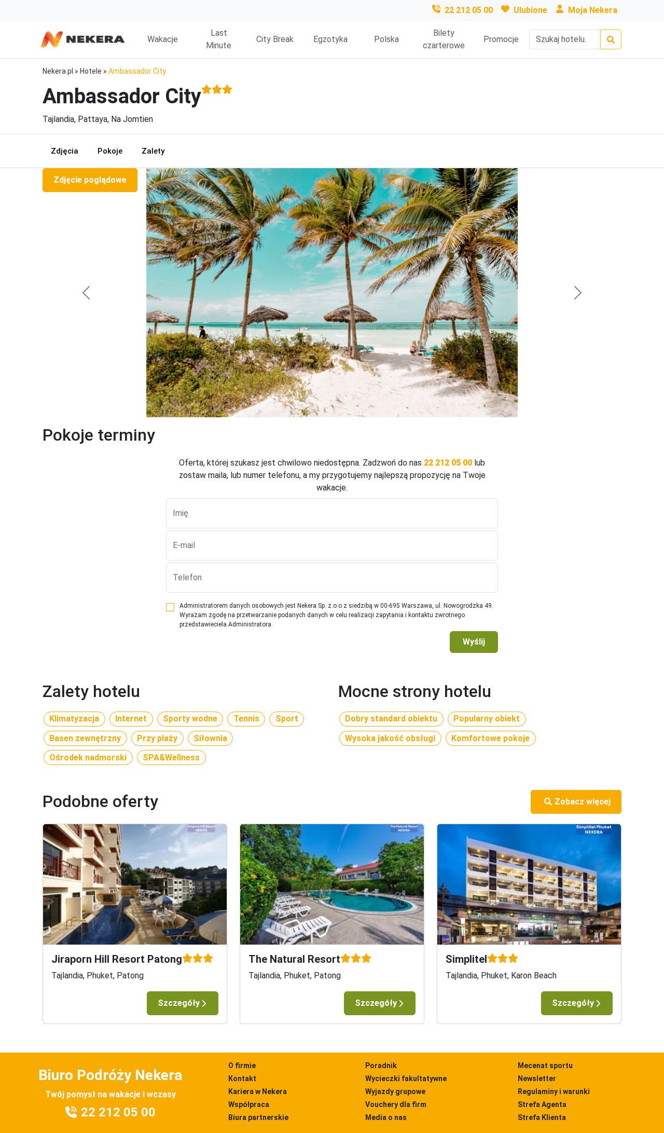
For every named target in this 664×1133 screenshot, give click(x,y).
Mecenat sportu (545, 1065)
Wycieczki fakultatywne (406, 1078)
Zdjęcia (64, 151)
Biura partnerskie (258, 1117)
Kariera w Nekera (257, 1091)
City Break (275, 39)
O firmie (242, 1065)
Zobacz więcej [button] (583, 802)
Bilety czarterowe (444, 39)
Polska (386, 39)
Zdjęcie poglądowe (90, 180)
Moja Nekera (592, 10)
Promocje (501, 39)
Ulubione (530, 10)
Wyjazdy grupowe (395, 1091)
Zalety (153, 151)
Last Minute (218, 39)
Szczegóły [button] (179, 1003)
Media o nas (386, 1117)
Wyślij (474, 642)
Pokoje (110, 151)
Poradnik (381, 1065)
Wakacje (162, 39)
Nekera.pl (58, 71)
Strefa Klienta (542, 1117)
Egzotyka (330, 39)
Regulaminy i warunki (554, 1091)
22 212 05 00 (469, 10)
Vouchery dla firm (395, 1104)
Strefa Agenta (542, 1104)
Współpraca (248, 1104)
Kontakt (242, 1078)
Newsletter (537, 1078)
